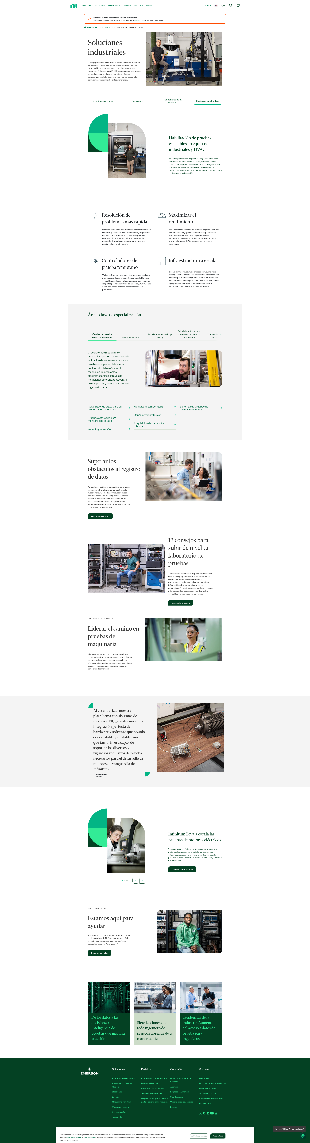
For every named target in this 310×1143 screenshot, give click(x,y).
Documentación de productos (212, 1083)
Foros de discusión (207, 1088)
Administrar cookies (199, 1136)
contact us (140, 20)
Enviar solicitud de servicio (211, 1098)
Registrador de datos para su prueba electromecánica (105, 408)
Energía (115, 1096)
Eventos (173, 1106)
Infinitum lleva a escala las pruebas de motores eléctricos (194, 836)
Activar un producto (208, 1093)
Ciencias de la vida (120, 1106)
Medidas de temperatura (148, 406)
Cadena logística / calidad (181, 1101)
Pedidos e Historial (149, 1083)
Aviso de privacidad (73, 1137)
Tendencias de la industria (172, 101)
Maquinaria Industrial (121, 1101)
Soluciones (137, 100)
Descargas (204, 1078)
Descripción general (102, 100)
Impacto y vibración (99, 428)
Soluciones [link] (105, 27)
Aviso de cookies (89, 1137)
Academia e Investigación (123, 1078)
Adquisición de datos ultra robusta (149, 424)
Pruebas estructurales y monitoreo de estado (102, 419)
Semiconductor (119, 1111)
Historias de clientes (207, 100)
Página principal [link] (91, 27)
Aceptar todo (218, 1136)
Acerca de (174, 1086)
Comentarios (205, 1103)
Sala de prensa (176, 1096)
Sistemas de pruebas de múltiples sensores (194, 408)
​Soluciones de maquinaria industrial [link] (127, 27)
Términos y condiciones (151, 1093)
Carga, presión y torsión (147, 414)
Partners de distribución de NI (154, 1078)
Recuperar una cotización (152, 1088)
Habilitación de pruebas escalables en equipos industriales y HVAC (190, 143)
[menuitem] (87, 6)
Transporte (117, 1116)
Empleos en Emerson (179, 1091)
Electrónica (117, 1091)
